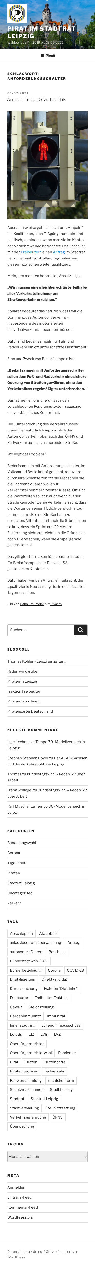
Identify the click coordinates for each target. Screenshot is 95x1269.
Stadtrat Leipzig (21, 883)
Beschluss (57, 952)
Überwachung (22, 1126)
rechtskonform (61, 1080)
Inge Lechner (18, 742)
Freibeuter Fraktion (51, 998)
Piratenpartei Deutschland (30, 711)
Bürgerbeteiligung (26, 970)
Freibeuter (19, 998)
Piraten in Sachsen (23, 701)
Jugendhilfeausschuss (61, 1025)
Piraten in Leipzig (22, 681)
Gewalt (16, 1007)
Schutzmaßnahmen (27, 1089)
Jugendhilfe (17, 863)
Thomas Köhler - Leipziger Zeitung (36, 661)
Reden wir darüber (23, 671)
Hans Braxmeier (32, 604)
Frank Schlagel (19, 790)
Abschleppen (21, 933)
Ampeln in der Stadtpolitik (36, 99)
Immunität (56, 1016)
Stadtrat (17, 1099)
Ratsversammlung (26, 1080)
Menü (50, 55)
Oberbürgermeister (27, 1044)
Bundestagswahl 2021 (29, 961)
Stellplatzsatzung (60, 1108)
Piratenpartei (55, 1062)
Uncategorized (20, 893)
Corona (13, 853)
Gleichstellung (41, 1007)
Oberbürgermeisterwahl (31, 1053)
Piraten (13, 873)
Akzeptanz (48, 933)
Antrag (73, 942)
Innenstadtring (23, 1025)
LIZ (31, 1034)
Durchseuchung (24, 988)
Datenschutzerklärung (24, 1251)
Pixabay (56, 604)
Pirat (14, 1062)
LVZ (57, 1034)
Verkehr (14, 903)
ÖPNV (57, 1117)
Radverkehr (55, 1071)
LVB (44, 1034)
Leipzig (16, 1034)
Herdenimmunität (25, 1016)
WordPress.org (20, 1217)
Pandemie (67, 1053)
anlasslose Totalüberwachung (35, 942)
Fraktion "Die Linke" (61, 988)
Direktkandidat (54, 979)
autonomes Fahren (26, 952)
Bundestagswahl (21, 843)
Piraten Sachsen (24, 1071)
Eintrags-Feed (19, 1197)
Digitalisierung (22, 979)
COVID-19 (75, 970)
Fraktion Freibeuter (23, 691)
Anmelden (16, 1187)
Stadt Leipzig (61, 1089)
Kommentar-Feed (22, 1207)
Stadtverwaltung (24, 1108)
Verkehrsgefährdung (28, 1117)
